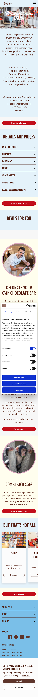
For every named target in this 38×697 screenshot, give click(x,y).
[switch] (33, 355)
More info (26, 676)
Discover (14, 575)
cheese (28, 411)
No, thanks (19, 687)
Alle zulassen (19, 377)
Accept (19, 681)
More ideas (19, 594)
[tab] (19, 606)
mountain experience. (19, 414)
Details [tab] (18, 312)
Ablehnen (19, 390)
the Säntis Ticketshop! (25, 419)
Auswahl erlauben (19, 384)
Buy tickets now (19, 123)
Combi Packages (19, 511)
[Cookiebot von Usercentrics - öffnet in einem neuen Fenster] (27, 305)
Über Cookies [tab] (30, 312)
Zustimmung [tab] (7, 312)
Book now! (19, 429)
